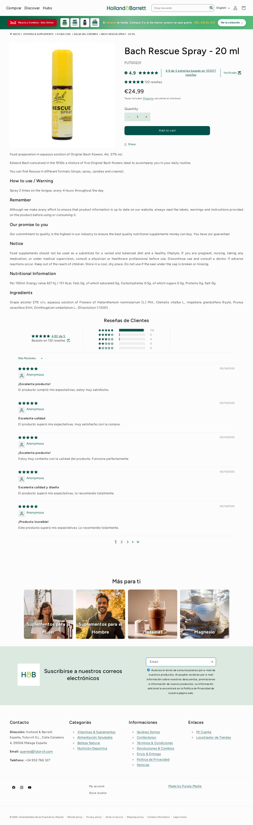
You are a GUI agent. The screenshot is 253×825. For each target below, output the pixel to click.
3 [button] (128, 542)
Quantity (131, 109)
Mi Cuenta (204, 732)
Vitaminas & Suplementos (96, 732)
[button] (134, 82)
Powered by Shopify (53, 817)
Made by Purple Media (185, 786)
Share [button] (132, 144)
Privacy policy (94, 817)
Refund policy (75, 817)
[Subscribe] (211, 662)
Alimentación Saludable (95, 737)
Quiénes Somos (148, 732)
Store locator (98, 793)
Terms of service (114, 817)
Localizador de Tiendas (213, 737)
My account (97, 786)
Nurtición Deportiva (92, 748)
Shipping (148, 98)
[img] (28, 369)
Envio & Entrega (149, 754)
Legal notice (180, 817)
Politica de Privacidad (153, 759)
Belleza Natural (88, 743)
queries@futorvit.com (36, 751)
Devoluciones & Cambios (155, 748)
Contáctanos (146, 737)
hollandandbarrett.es (30, 817)
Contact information (158, 817)
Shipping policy (135, 817)
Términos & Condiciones (155, 743)
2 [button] (122, 542)
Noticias (143, 765)
